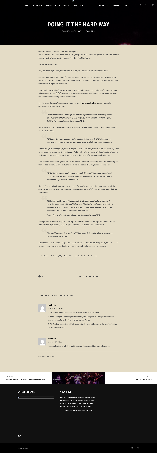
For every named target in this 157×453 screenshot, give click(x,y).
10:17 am (60, 308)
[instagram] (153, 5)
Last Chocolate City (80, 256)
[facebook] (140, 5)
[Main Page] (78, 378)
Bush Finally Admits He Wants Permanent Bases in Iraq (25, 378)
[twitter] (146, 5)
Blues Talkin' (90, 31)
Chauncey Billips (58, 256)
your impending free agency (91, 103)
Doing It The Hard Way (144, 378)
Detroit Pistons (68, 256)
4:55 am (59, 342)
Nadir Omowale (92, 256)
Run (19, 436)
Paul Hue (52, 305)
